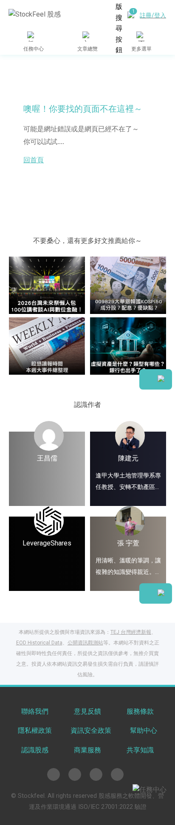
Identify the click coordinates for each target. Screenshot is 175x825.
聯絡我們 (34, 711)
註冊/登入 (153, 15)
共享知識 (140, 750)
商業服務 (87, 750)
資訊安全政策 (91, 730)
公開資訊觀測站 (85, 643)
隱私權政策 (35, 730)
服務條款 (140, 711)
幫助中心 (143, 730)
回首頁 (33, 160)
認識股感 (34, 750)
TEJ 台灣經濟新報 (130, 632)
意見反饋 (87, 711)
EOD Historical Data (39, 643)
